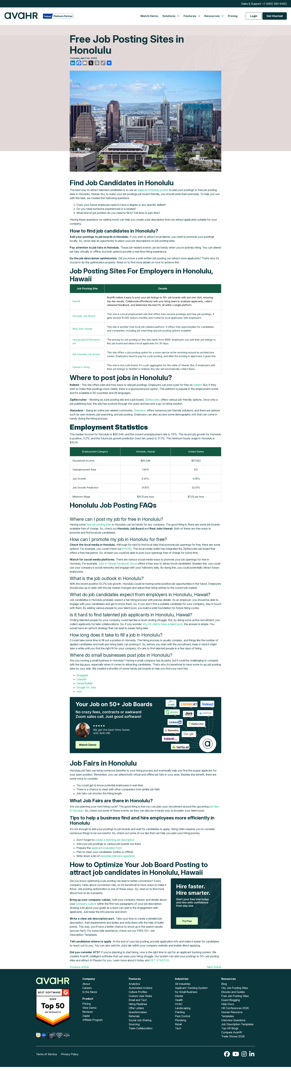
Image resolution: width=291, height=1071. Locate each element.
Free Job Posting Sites (235, 996)
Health (179, 1000)
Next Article (214, 967)
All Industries (182, 984)
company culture (86, 903)
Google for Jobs (86, 687)
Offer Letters (136, 1008)
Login (253, 16)
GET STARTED (159, 960)
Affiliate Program (92, 1020)
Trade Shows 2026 (233, 1036)
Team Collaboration (140, 1028)
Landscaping (182, 1008)
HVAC (178, 1004)
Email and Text (138, 1000)
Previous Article (79, 967)
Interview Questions (233, 1020)
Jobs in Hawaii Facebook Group (117, 563)
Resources (212, 16)
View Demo (89, 1007)
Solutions (169, 16)
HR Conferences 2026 (235, 1008)
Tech (178, 1028)
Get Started (275, 16)
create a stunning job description (114, 839)
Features (190, 16)
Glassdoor (140, 410)
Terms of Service (46, 1054)
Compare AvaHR (231, 1032)
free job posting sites (98, 524)
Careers (87, 988)
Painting (180, 1012)
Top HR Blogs (229, 1028)
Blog (224, 984)
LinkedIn (81, 679)
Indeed (197, 385)
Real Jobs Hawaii (82, 328)
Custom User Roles (140, 996)
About (86, 984)
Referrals (134, 1016)
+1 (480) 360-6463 (274, 3)
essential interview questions (117, 856)
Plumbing (180, 1020)
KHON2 (127, 548)
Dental (179, 996)
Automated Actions (140, 988)
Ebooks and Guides (233, 992)
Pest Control (182, 1016)
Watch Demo (149, 16)
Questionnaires (138, 1012)
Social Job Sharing (140, 1020)
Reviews (87, 1011)
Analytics (134, 984)
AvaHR (76, 301)
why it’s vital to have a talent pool (162, 624)
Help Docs (227, 1004)
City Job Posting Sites (234, 988)
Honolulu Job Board (83, 316)
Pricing (232, 16)
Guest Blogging (230, 1000)
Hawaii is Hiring (81, 367)
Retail (178, 1024)
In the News (89, 992)
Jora (79, 691)
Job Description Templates (237, 1024)
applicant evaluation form (106, 848)
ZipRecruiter (152, 399)
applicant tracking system (153, 190)
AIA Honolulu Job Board (86, 354)
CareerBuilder (84, 683)
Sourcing (134, 1024)
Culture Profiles (138, 992)
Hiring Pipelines (138, 1004)
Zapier (86, 1015)
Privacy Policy (69, 1054)
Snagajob (82, 675)
